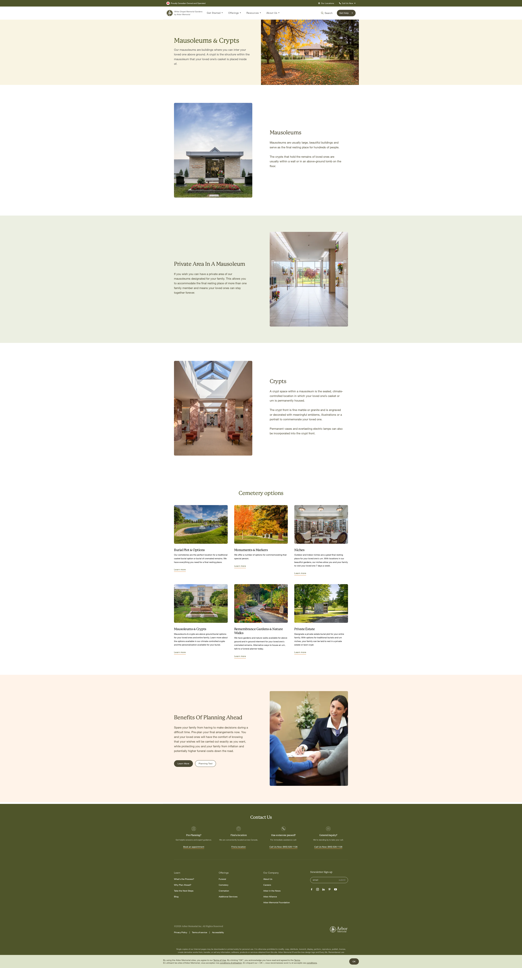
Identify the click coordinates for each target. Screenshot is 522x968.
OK (354, 961)
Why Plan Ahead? (182, 885)
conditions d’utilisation (231, 962)
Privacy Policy (180, 932)
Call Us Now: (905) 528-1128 (283, 847)
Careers (267, 885)
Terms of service (199, 932)
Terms (297, 960)
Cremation (224, 890)
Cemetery (223, 885)
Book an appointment (193, 847)
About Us (267, 879)
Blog (176, 896)
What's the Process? (184, 879)
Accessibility (218, 932)
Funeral (222, 879)
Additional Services (228, 896)
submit (342, 880)
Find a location (238, 847)
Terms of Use (219, 960)
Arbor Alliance (270, 896)
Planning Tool (205, 763)
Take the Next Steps (183, 890)
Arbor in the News (272, 890)
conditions (312, 962)
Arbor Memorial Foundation (276, 902)
